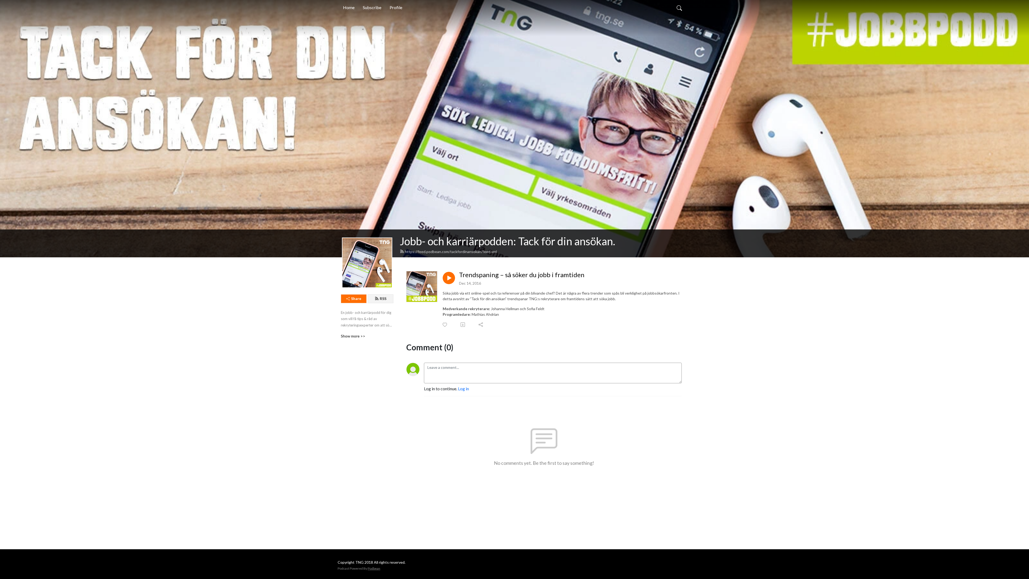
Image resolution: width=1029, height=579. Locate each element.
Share (356, 298)
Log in (463, 388)
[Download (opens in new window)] (463, 324)
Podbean (374, 568)
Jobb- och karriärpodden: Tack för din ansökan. (507, 241)
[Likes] (445, 325)
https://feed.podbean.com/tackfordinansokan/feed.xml (451, 251)
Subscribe (372, 7)
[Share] (481, 324)
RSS (383, 298)
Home (349, 7)
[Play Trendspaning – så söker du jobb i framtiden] (449, 278)
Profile (396, 7)
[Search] (679, 7)
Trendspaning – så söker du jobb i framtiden (521, 275)
